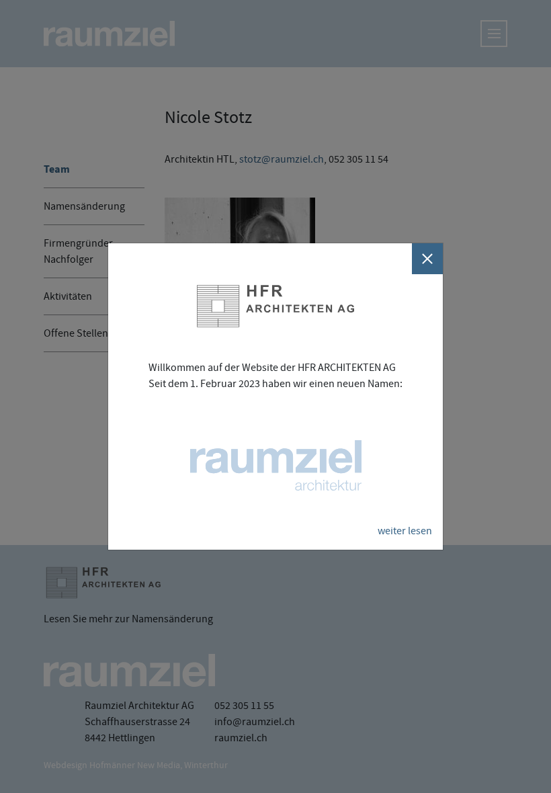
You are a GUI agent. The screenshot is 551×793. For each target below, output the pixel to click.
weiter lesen (405, 531)
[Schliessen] (427, 258)
